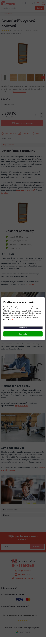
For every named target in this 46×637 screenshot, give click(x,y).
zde (11, 319)
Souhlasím (23, 334)
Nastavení (23, 328)
